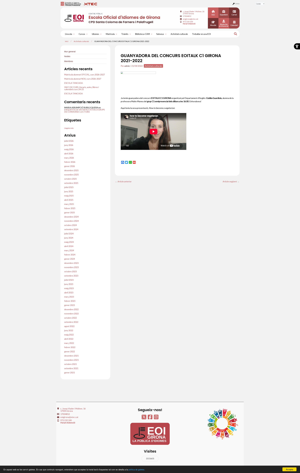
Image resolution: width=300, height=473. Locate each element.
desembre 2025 (71, 170)
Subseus (160, 34)
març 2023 (69, 296)
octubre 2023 (70, 271)
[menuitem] (71, 3)
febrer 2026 (69, 162)
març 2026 (69, 157)
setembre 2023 (71, 275)
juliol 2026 (68, 141)
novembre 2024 (71, 221)
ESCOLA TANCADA (73, 83)
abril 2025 (68, 200)
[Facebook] (150, 418)
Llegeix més (69, 128)
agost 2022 (69, 326)
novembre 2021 (71, 360)
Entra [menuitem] (237, 4)
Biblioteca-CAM (142, 34)
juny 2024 (68, 237)
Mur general (69, 51)
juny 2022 (68, 330)
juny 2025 (68, 191)
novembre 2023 (71, 267)
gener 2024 (69, 259)
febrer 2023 (69, 301)
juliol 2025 (68, 187)
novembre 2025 (71, 174)
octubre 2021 (70, 364)
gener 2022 (69, 351)
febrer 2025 (69, 208)
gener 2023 (69, 305)
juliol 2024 (68, 233)
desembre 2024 (71, 216)
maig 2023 (69, 288)
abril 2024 (68, 246)
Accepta (289, 469)
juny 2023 (68, 284)
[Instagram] (156, 418)
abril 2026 (68, 153)
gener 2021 (69, 372)
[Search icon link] (235, 34)
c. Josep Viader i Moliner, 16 (193, 12)
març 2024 (69, 250)
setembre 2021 (71, 368)
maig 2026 (69, 149)
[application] (73, 33)
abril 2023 (68, 292)
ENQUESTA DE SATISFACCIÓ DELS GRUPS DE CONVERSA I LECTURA (84, 110)
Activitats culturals (179, 34)
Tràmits (124, 34)
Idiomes (95, 34)
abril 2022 (68, 339)
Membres (68, 61)
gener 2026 (69, 166)
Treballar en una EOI (201, 34)
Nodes (67, 56)
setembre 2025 (71, 183)
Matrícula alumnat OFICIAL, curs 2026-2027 (84, 74)
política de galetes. (136, 469)
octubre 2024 (70, 225)
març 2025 (69, 204)
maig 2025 (69, 195)
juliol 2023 (68, 280)
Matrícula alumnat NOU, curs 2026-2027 (82, 78)
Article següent (231, 181)
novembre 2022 (71, 313)
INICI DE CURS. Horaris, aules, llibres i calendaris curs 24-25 (81, 88)
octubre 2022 (70, 317)
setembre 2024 (71, 229)
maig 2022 (69, 334)
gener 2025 (69, 212)
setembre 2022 (71, 322)
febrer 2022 (69, 347)
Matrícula (110, 34)
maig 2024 (69, 242)
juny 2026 (68, 145)
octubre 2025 (70, 178)
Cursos (82, 34)
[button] (297, 46)
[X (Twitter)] (144, 418)
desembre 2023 (71, 263)
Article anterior (123, 181)
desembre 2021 (71, 355)
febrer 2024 (69, 254)
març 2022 (69, 343)
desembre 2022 (71, 309)
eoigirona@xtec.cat (190, 19)
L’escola (68, 34)
